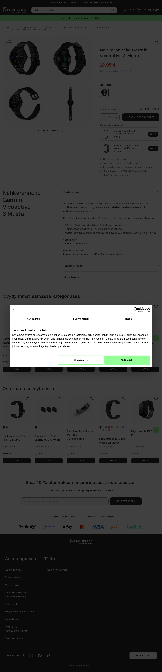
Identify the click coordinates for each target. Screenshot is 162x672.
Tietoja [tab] (128, 318)
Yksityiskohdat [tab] (81, 318)
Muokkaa (79, 360)
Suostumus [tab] (33, 318)
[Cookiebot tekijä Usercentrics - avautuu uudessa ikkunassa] (136, 309)
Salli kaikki (127, 360)
